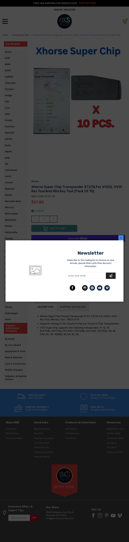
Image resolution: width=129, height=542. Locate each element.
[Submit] (111, 276)
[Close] (120, 237)
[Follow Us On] (72, 288)
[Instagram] (85, 288)
